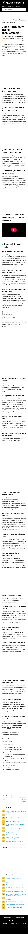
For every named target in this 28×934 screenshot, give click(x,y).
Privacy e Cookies (21, 923)
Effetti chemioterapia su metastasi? (15, 841)
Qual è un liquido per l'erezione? (14, 907)
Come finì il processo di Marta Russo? (15, 904)
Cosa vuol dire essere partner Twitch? (15, 891)
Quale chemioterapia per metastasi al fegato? (15, 825)
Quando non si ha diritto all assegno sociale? (15, 888)
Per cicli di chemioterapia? (12, 821)
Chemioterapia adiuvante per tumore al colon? (16, 812)
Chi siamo (4, 923)
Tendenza (10, 6)
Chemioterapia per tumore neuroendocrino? (12, 838)
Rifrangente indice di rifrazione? (14, 878)
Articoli (3, 6)
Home (3, 20)
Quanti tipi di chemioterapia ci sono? (15, 834)
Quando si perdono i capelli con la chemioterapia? (14, 831)
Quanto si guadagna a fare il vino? (14, 901)
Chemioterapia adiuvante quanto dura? (16, 828)
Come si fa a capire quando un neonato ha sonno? (16, 898)
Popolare (18, 6)
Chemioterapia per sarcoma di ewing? (15, 814)
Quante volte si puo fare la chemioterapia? (12, 818)
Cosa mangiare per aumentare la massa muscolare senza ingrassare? (16, 895)
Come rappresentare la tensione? (14, 884)
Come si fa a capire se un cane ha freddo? (14, 881)
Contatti (12, 923)
